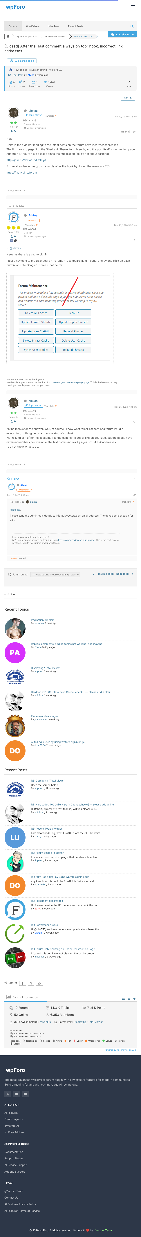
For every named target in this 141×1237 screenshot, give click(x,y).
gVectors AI (11, 1125)
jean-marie (41, 719)
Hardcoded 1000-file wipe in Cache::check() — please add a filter (70, 692)
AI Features (11, 1112)
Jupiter (39, 860)
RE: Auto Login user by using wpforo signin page (60, 876)
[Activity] (15, 131)
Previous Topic (104, 573)
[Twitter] (7, 1094)
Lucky (38, 836)
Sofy (37, 908)
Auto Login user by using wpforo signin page (58, 741)
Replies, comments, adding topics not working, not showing (66, 643)
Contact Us (11, 1197)
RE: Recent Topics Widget (46, 828)
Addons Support (14, 1171)
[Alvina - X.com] (15, 241)
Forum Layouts (13, 1119)
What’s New (33, 26)
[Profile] (11, 131)
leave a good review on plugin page (71, 382)
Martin (38, 932)
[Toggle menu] (133, 7)
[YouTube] (16, 1094)
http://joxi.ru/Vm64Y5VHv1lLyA (26, 160)
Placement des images (44, 716)
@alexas (15, 248)
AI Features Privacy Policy (20, 1204)
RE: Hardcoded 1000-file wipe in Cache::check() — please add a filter (73, 804)
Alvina (31, 74)
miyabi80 (45, 1021)
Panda (38, 647)
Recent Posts (75, 26)
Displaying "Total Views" (45, 667)
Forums (13, 26)
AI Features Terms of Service (22, 1210)
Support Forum (13, 1158)
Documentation (13, 1151)
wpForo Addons (14, 1132)
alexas (33, 110)
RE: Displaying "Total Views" (48, 780)
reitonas (39, 623)
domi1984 (40, 745)
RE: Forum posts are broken (47, 852)
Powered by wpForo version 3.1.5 (120, 1050)
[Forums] (8, 36)
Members (53, 26)
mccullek (39, 956)
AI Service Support (15, 1165)
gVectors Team (13, 1191)
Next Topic (123, 573)
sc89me (39, 695)
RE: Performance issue (44, 924)
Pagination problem (42, 619)
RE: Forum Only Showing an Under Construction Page (63, 948)
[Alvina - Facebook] (12, 241)
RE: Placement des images (47, 900)
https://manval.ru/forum (21, 172)
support (39, 671)
